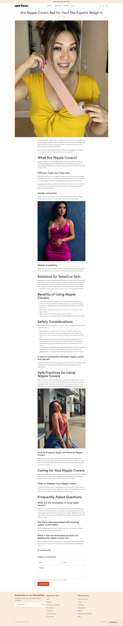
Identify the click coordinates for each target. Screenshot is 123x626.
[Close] (81, 298)
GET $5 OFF (61, 324)
